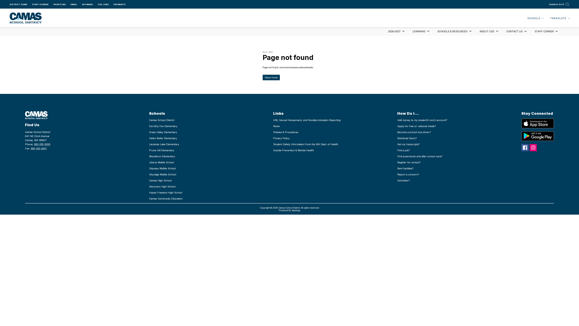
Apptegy (296, 210)
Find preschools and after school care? (419, 156)
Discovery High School (162, 186)
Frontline (59, 4)
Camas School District (161, 120)
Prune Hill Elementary (161, 150)
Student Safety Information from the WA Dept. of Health (305, 144)
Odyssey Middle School (162, 168)
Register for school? (409, 162)
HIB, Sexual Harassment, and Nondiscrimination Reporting (306, 120)
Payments (119, 4)
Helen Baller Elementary (163, 138)
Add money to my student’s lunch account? (422, 120)
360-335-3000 (42, 144)
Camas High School (160, 180)
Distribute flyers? (407, 138)
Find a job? (403, 150)
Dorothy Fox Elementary (163, 126)
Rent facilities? (405, 168)
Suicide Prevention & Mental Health (293, 150)
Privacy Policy (281, 138)
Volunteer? (403, 180)
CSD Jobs (103, 4)
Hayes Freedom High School (165, 192)
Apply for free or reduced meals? (416, 126)
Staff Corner (40, 4)
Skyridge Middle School (162, 174)
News (276, 126)
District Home (18, 4)
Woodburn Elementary (162, 156)
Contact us (514, 31)
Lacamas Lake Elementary (164, 144)
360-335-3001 (39, 148)
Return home (271, 77)
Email (74, 4)
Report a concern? (408, 174)
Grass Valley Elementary (163, 132)
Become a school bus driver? (414, 132)
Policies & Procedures (285, 132)
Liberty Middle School (161, 162)
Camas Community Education (166, 198)
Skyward (87, 4)
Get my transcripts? (408, 144)
